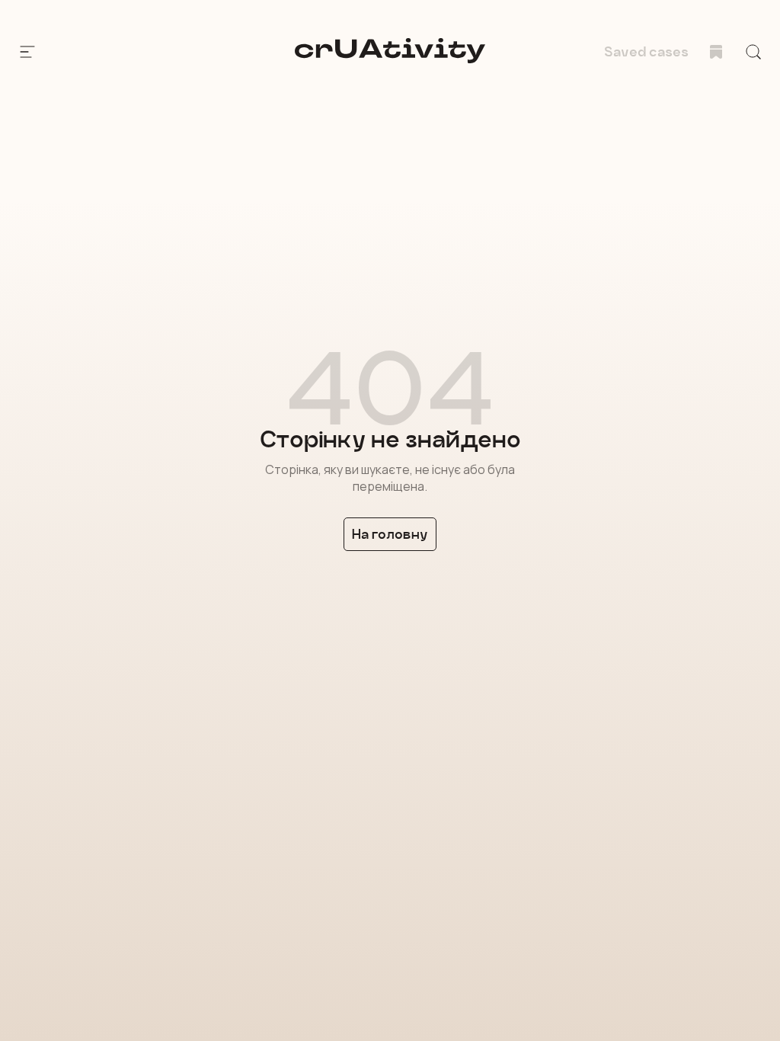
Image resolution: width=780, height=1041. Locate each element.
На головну (390, 534)
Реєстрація (187, 806)
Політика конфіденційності (155, 958)
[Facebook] (75, 892)
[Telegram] (105, 892)
